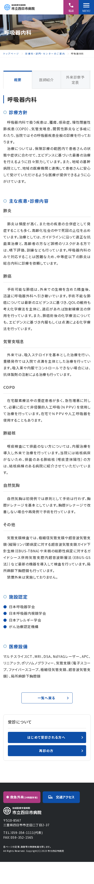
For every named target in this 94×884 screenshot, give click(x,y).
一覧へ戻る (46, 698)
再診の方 (46, 750)
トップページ (11, 53)
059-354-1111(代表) (27, 832)
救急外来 (24, 797)
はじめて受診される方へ (46, 737)
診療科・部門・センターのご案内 (45, 53)
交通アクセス (65, 797)
